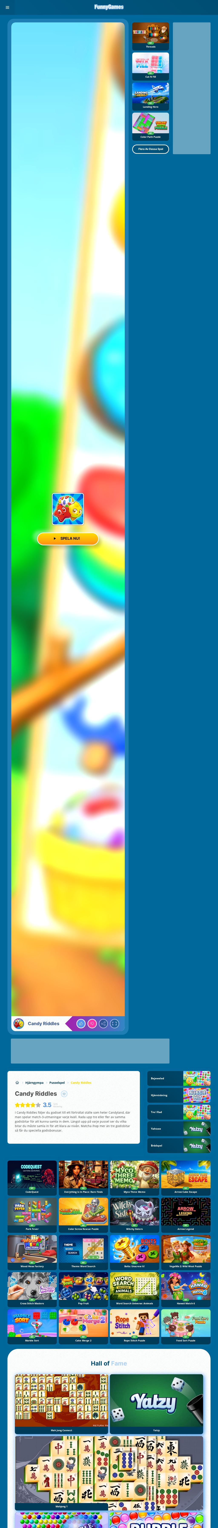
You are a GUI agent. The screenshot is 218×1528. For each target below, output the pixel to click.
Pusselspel (57, 1083)
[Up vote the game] (81, 1023)
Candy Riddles (81, 1083)
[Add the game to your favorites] (64, 1093)
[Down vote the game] (92, 1023)
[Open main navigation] (7, 7)
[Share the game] (103, 1023)
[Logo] (109, 7)
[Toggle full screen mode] (114, 1023)
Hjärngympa (34, 1083)
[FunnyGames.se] (17, 1082)
